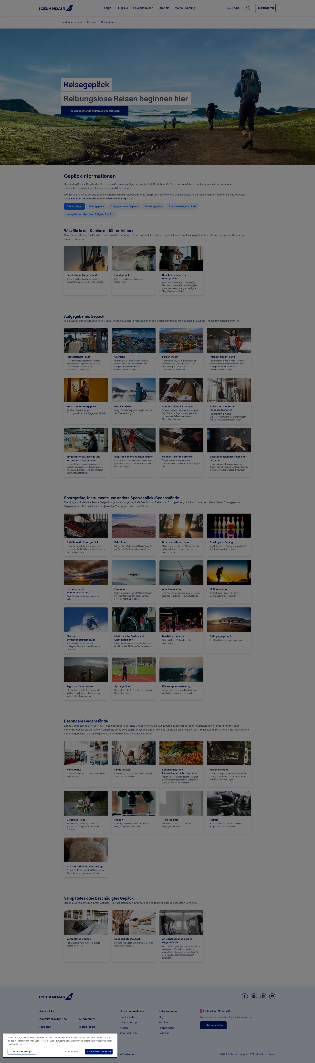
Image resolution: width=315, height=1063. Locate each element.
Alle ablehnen (71, 1051)
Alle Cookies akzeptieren (99, 1051)
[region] (60, 1046)
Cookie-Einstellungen (22, 1051)
